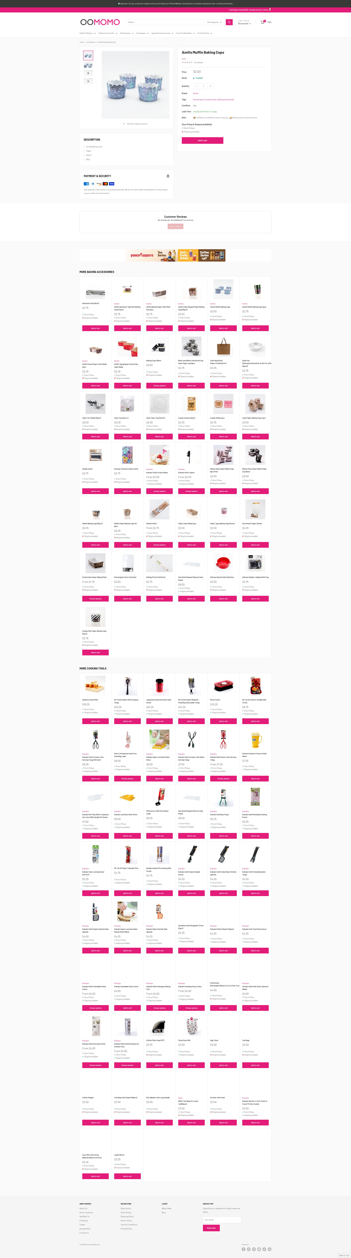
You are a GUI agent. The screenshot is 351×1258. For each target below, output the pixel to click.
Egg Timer (214, 1040)
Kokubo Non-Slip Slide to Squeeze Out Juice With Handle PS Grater (95, 815)
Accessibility (85, 1228)
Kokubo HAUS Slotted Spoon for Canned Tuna (126, 1045)
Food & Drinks (203, 33)
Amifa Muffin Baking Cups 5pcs (254, 307)
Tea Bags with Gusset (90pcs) (125, 1097)
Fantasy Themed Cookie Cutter (126, 469)
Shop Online (126, 1208)
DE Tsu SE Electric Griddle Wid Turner (254, 701)
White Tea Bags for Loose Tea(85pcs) (188, 1102)
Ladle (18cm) (119, 1155)
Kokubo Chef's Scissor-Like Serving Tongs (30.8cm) (93, 758)
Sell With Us (84, 1216)
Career (82, 1224)
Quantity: (186, 86)
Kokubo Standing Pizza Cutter (190, 986)
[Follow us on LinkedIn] (269, 1249)
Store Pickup (126, 1212)
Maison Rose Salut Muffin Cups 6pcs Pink (222, 470)
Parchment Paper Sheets (252, 523)
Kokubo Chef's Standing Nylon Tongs (254, 873)
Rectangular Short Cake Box (125, 577)
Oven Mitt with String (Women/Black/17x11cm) (91, 1156)
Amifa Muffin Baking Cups (220, 307)
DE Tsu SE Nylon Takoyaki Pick (126, 868)
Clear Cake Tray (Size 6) (155, 418)
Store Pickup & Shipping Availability (197, 124)
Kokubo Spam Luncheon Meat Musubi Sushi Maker (125, 930)
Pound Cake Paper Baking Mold (94, 577)
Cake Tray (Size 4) (121, 418)
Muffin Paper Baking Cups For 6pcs (125, 524)
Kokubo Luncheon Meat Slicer (125, 814)
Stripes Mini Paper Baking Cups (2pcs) (94, 632)
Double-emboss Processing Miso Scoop (158, 869)
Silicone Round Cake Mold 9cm (222, 577)
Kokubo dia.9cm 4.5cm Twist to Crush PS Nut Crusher (254, 1102)
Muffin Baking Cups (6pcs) (92, 523)
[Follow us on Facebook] (243, 1249)
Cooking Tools (211, 99)
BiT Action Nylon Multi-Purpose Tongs (126, 701)
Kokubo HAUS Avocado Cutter (94, 1044)
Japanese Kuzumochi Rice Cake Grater (158, 701)
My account (243, 23)
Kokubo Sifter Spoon (186, 472)
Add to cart (202, 140)
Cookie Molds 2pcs (217, 418)
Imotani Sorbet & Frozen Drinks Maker (254, 754)
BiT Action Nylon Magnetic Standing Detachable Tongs (189, 701)
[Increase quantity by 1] (211, 86)
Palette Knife (151, 523)
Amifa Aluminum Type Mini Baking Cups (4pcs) (127, 308)
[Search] (229, 22)
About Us (83, 1208)
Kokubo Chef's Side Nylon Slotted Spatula (223, 873)
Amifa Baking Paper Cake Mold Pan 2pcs (158, 308)
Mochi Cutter (215, 700)
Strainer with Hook (217, 1097)
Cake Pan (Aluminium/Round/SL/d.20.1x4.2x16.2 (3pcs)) (255, 363)
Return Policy (126, 1220)
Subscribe (211, 1228)
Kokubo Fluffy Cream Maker (157, 472)
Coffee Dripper (88, 1097)
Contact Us (84, 1233)
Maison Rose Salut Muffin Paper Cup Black (254, 470)
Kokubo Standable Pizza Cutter (126, 986)
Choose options (159, 386)
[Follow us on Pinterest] (254, 1249)
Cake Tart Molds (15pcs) (91, 418)
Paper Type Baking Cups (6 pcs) (222, 523)
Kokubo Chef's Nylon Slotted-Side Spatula (95, 930)
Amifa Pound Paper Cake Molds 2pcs (94, 365)
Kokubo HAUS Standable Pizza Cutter (94, 987)
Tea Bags (245, 1040)
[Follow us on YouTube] (259, 1249)
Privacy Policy (126, 1228)
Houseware (141, 33)
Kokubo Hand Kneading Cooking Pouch (254, 815)
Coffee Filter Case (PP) (155, 1040)
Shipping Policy (127, 1216)
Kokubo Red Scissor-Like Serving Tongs (223, 758)
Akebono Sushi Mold (90, 700)
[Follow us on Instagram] (249, 1249)
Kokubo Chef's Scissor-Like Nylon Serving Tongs (191, 758)
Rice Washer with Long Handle (158, 1097)
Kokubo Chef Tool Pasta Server (254, 929)
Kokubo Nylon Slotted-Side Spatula (156, 930)
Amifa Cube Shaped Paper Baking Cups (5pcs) (191, 308)
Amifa (184, 59)
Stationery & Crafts (106, 33)
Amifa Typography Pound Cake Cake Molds (126, 365)
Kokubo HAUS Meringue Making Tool (158, 987)
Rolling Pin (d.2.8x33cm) (155, 577)
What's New (166, 1208)
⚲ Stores (265, 10)
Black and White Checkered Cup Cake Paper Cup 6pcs (190, 361)
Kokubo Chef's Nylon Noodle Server (189, 873)
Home (82, 42)
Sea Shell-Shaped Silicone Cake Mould (190, 578)
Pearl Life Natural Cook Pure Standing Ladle (125, 754)
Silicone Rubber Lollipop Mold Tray (255, 577)
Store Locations (86, 1212)
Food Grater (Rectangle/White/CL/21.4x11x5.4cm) (223, 984)
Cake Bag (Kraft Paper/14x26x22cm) (218, 361)
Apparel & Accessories (161, 33)
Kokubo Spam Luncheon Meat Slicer (157, 758)
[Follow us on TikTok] (264, 1249)
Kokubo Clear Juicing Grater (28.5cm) (93, 873)
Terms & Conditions (129, 1224)
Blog (163, 1212)
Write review (175, 226)
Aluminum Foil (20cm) (90, 303)
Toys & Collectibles (184, 33)
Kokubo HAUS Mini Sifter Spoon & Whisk (255, 987)
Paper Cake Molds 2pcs (187, 523)
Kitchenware (125, 33)
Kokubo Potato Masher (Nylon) (222, 929)
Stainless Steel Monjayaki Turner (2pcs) (191, 926)
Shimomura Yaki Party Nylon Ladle (157, 812)
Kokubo (149, 469)
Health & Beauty (86, 33)
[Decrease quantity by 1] (196, 86)
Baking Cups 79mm (153, 360)
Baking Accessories (226, 99)
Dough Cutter (87, 469)
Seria (180, 1098)
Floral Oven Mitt (184, 1040)
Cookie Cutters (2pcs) (186, 418)
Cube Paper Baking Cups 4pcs (254, 418)
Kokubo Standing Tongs (219, 814)
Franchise (84, 1220)
